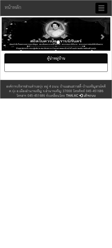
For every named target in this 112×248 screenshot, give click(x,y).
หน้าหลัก (13, 7)
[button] (10, 34)
